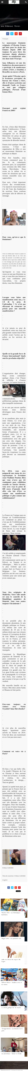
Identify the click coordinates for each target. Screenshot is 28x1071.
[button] (26, 2)
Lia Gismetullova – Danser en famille (11, 1054)
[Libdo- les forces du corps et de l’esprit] (14, 954)
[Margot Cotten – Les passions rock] (14, 931)
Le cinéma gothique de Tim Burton (11, 1008)
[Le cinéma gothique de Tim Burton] (14, 1001)
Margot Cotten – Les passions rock (11, 939)
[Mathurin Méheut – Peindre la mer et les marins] (14, 978)
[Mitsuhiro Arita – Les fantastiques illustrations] (14, 908)
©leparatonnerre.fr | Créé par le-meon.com (12, 1070)
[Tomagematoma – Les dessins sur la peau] (14, 1024)
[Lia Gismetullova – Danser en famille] (14, 1047)
